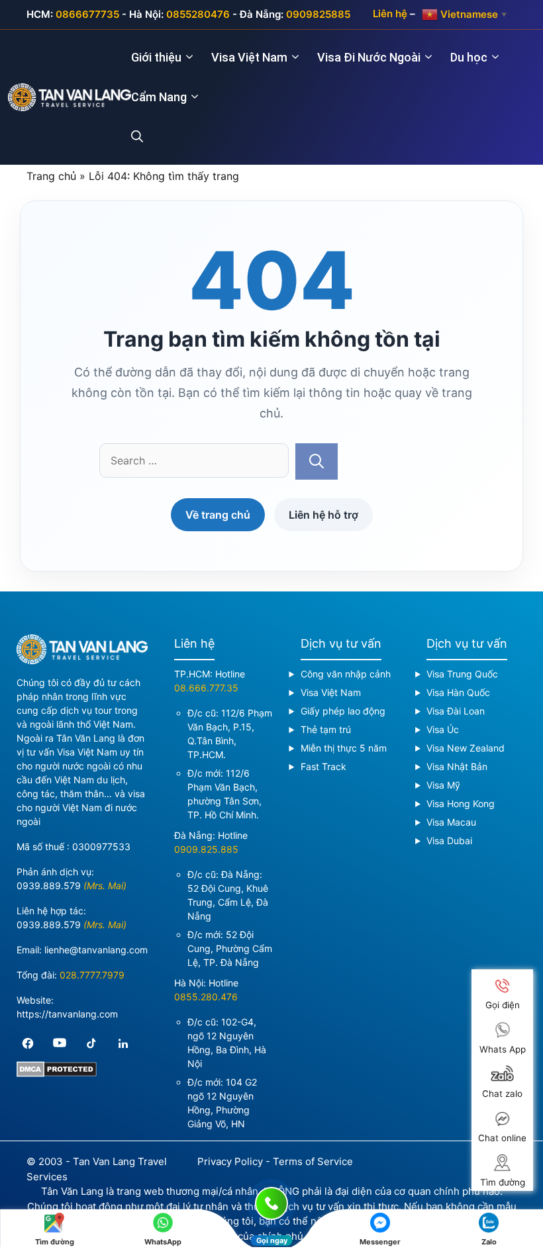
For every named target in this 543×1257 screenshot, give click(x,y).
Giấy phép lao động (343, 710)
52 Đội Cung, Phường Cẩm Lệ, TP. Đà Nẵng (229, 948)
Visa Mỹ (443, 785)
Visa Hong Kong (460, 803)
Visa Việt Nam (249, 57)
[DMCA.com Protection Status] (57, 1073)
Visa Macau (451, 822)
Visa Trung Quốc (462, 673)
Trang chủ (51, 176)
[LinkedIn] (123, 1043)
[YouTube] (59, 1043)
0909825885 (318, 14)
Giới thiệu (156, 57)
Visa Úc (442, 729)
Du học (468, 57)
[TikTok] (91, 1043)
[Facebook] (28, 1043)
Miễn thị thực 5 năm (344, 748)
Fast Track (323, 766)
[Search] (316, 461)
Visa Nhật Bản (456, 766)
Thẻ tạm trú (326, 729)
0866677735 (87, 14)
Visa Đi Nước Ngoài (368, 57)
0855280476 (198, 14)
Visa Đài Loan (455, 710)
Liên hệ (390, 13)
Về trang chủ (217, 514)
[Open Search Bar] (145, 137)
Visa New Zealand (465, 748)
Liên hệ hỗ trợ (323, 514)
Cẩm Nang (159, 97)
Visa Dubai (449, 840)
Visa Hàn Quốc (458, 692)
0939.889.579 (49, 885)
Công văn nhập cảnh (346, 673)
